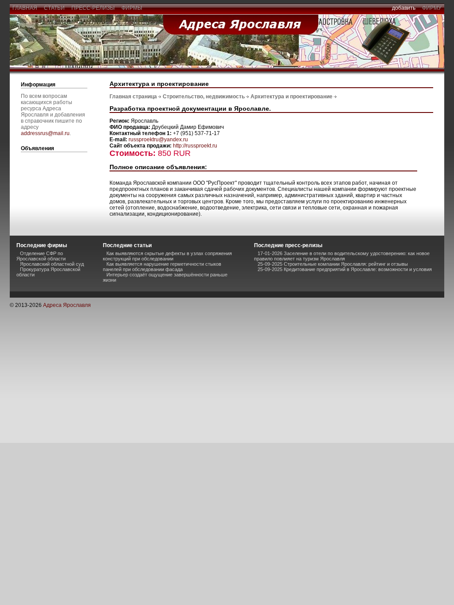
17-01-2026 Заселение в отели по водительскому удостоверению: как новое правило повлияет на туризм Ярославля (342, 256)
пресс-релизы (93, 8)
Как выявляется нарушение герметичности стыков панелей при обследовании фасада (162, 266)
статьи (54, 8)
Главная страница (133, 96)
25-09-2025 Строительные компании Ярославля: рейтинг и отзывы (333, 264)
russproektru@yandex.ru (158, 139)
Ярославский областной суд (52, 264)
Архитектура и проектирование (291, 96)
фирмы (132, 8)
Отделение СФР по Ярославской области (41, 256)
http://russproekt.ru (195, 146)
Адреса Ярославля (67, 305)
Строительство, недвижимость (204, 96)
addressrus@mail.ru (45, 133)
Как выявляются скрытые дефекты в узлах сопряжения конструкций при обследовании (167, 256)
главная (25, 8)
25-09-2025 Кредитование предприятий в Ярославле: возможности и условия (345, 269)
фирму (431, 8)
